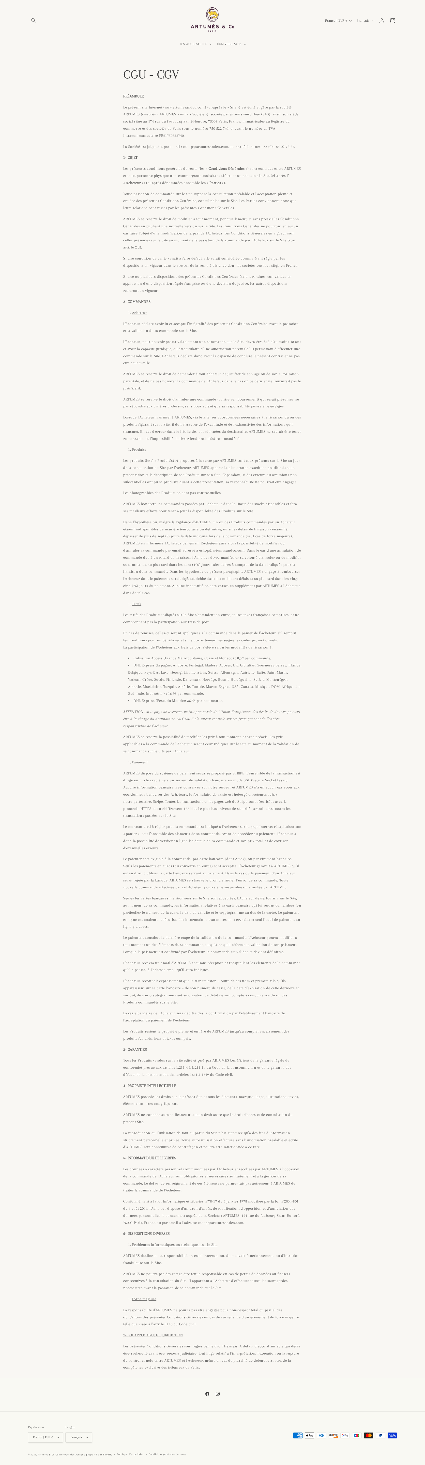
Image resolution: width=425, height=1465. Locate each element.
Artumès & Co (46, 1454)
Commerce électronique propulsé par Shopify (84, 1454)
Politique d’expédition (130, 1454)
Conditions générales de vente (167, 1454)
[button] (33, 20)
